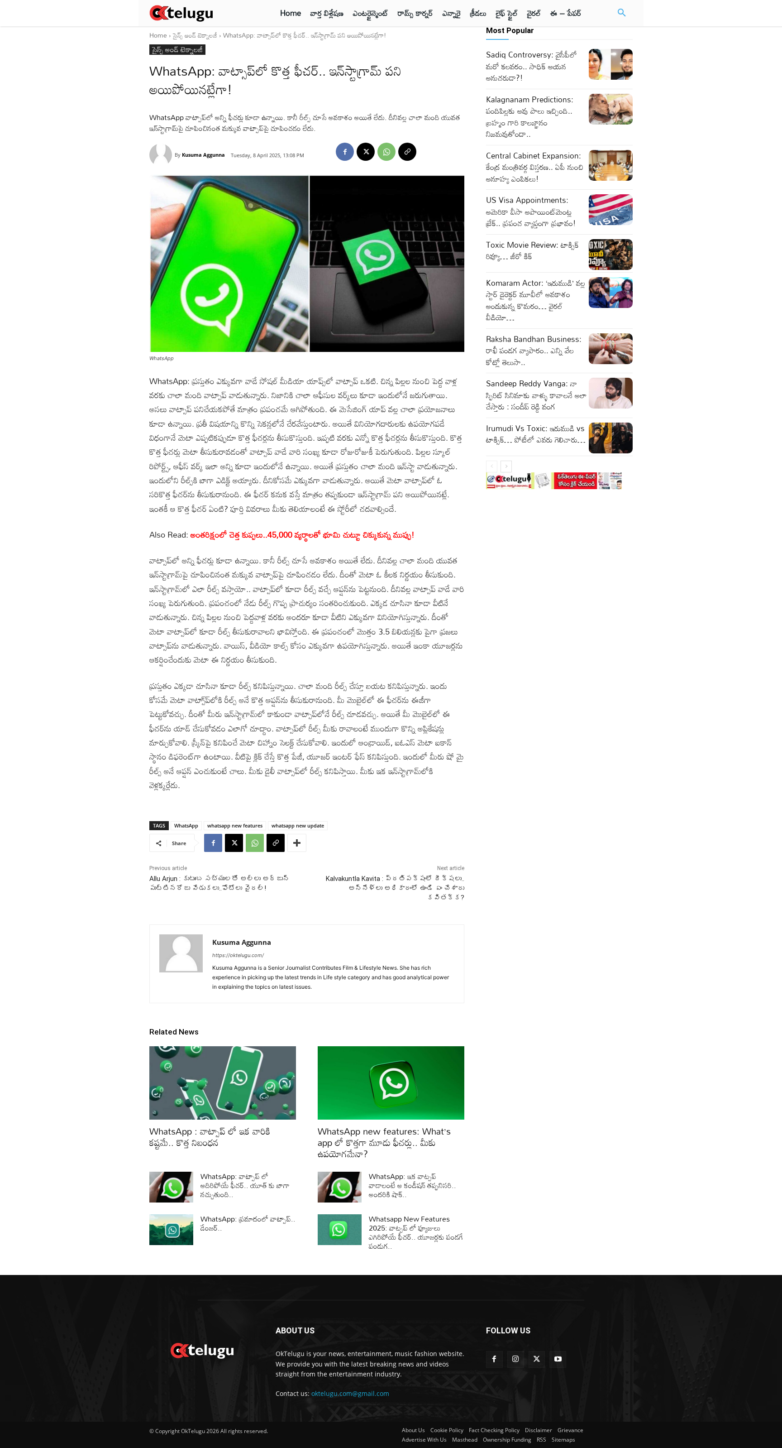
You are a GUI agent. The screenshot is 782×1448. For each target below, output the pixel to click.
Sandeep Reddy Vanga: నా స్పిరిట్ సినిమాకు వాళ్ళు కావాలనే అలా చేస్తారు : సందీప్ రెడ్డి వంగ (536, 395)
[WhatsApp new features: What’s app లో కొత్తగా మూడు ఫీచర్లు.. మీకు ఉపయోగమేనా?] (391, 1083)
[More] (296, 843)
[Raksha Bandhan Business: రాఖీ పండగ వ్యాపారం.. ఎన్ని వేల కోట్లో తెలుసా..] (611, 348)
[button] (622, 13)
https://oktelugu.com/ (238, 955)
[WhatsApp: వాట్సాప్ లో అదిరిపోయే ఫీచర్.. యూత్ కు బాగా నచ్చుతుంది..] (171, 1187)
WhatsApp (186, 825)
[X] (366, 152)
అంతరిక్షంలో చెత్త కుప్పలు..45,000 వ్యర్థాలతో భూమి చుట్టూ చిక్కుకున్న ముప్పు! (303, 534)
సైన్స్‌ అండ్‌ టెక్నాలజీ (195, 35)
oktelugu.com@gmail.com (350, 1393)
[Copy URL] (407, 152)
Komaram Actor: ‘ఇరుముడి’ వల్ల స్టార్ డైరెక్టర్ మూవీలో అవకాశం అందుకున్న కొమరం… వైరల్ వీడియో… (535, 300)
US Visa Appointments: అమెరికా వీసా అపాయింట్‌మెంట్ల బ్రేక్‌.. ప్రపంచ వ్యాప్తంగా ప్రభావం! (531, 211)
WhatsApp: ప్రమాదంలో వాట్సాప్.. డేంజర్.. (248, 1223)
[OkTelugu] (201, 13)
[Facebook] (345, 152)
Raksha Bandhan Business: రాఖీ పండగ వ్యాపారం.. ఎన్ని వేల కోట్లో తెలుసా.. (534, 351)
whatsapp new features (234, 825)
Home (158, 35)
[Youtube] (557, 1359)
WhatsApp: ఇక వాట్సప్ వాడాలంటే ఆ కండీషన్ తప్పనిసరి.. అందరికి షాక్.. (412, 1185)
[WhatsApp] (386, 152)
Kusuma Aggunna (203, 154)
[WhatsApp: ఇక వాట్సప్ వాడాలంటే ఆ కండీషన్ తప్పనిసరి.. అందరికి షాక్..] (340, 1187)
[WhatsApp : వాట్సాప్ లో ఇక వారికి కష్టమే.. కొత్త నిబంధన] (222, 1083)
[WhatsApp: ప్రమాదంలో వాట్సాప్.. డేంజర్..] (171, 1229)
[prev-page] (491, 466)
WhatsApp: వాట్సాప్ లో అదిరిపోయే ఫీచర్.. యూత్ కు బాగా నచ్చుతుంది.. (245, 1185)
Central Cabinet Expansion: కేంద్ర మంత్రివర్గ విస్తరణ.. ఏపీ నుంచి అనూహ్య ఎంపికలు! (534, 167)
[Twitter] (537, 1359)
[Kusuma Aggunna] (162, 155)
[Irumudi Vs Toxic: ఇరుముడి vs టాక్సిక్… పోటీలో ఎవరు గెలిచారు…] (611, 438)
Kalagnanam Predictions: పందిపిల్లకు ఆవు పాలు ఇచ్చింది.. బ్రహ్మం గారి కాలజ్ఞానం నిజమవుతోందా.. (529, 117)
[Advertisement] (109, 167)
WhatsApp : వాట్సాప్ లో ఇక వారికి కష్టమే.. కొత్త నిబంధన (209, 1136)
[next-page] (506, 466)
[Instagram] (515, 1359)
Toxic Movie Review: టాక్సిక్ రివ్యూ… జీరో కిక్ (532, 250)
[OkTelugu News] (201, 1350)
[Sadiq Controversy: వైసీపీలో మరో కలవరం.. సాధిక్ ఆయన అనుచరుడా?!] (611, 64)
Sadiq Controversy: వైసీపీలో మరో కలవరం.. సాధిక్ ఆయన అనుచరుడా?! (531, 66)
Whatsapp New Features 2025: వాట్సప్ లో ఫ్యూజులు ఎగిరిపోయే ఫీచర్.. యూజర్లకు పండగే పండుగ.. (416, 1232)
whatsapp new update (298, 825)
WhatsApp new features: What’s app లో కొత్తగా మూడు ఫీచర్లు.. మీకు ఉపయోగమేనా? (384, 1142)
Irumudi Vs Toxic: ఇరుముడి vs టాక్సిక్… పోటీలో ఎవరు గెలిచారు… (536, 434)
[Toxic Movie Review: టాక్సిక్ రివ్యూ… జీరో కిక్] (611, 254)
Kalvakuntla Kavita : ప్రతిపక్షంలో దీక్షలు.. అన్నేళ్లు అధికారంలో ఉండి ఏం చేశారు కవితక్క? (395, 888)
